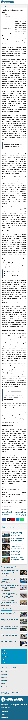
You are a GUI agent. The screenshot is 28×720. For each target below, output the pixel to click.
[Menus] (26, 1)
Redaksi (3, 714)
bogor (3, 659)
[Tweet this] (9, 519)
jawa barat (4, 653)
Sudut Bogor (4, 677)
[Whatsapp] (22, 519)
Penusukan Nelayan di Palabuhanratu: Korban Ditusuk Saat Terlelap (16, 553)
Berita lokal (5, 656)
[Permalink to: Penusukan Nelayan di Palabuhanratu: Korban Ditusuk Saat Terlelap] (6, 553)
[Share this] (4, 519)
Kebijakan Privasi (4, 692)
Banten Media (4, 680)
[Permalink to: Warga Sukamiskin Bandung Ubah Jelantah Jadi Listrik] (6, 540)
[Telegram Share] (17, 519)
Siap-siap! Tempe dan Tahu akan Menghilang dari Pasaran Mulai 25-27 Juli (20, 512)
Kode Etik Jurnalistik (5, 693)
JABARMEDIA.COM (5, 704)
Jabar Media (4, 671)
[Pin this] (13, 519)
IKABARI (3, 683)
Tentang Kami (4, 711)
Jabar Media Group (15, 691)
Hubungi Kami (4, 717)
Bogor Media (4, 674)
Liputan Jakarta (4, 686)
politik (3, 662)
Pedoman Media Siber (14, 692)
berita (3, 650)
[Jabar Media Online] (7, 1)
